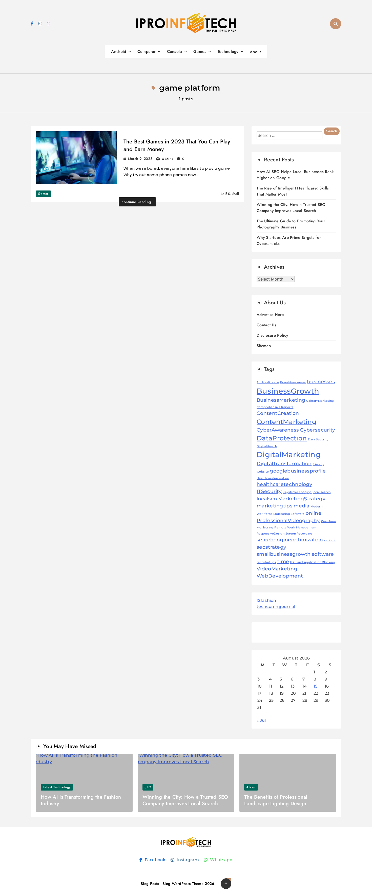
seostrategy (271, 547)
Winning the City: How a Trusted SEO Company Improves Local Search (291, 208)
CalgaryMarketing (320, 400)
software (323, 554)
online (313, 513)
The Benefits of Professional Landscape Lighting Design (275, 800)
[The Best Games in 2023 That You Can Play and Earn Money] (76, 157)
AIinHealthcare (268, 382)
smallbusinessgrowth (284, 554)
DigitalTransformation (284, 463)
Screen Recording (298, 533)
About (255, 52)
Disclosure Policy (272, 335)
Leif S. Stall (230, 193)
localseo (267, 499)
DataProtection (282, 438)
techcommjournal (276, 606)
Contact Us (266, 325)
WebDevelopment (280, 576)
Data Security (318, 439)
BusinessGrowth (288, 391)
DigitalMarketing (289, 454)
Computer (146, 51)
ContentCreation (278, 413)
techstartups (266, 562)
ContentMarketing (286, 421)
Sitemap (264, 346)
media (301, 506)
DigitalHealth (267, 446)
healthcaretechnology (284, 484)
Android (118, 51)
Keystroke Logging (297, 492)
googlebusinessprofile (298, 471)
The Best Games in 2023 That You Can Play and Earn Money (176, 145)
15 (316, 686)
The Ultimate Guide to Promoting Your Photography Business (291, 224)
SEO (147, 787)
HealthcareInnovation (273, 478)
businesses (321, 382)
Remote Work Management (295, 527)
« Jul (261, 720)
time (283, 561)
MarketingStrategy (301, 499)
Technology (228, 51)
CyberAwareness (278, 430)
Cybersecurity (317, 430)
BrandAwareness (293, 382)
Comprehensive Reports (275, 407)
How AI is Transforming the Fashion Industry (81, 800)
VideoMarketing (277, 569)
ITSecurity (269, 491)
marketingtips (275, 506)
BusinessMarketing (281, 400)
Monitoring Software (289, 514)
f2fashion (266, 600)
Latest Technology (57, 787)
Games (199, 51)
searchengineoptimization (290, 540)
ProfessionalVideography (288, 520)
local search (322, 492)
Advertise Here (270, 314)
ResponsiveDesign (270, 533)
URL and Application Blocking (312, 562)
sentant (330, 540)
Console (174, 51)
